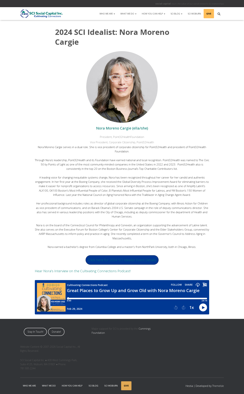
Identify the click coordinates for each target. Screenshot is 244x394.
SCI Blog (176, 13)
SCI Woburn (194, 13)
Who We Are (106, 13)
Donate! (56, 331)
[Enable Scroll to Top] (236, 386)
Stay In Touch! (35, 331)
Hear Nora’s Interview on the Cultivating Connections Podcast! (83, 271)
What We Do (127, 13)
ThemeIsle (218, 386)
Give (208, 13)
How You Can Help (152, 13)
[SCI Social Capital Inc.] (42, 13)
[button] (114, 13)
